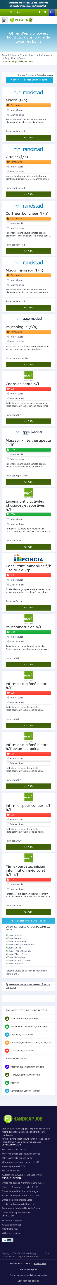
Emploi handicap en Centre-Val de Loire (20, 1195)
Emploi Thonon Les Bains (19, 951)
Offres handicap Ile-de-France (16, 1212)
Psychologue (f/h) (21, 327)
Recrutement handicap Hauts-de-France (21, 1208)
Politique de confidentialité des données (28, 1275)
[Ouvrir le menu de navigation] (5, 20)
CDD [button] (12, 449)
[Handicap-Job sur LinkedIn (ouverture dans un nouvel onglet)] (18, 12)
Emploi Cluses (14, 948)
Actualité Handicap (12, 1225)
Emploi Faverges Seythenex (20, 944)
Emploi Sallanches (16, 957)
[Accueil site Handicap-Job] (32, 19)
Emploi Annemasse (16, 941)
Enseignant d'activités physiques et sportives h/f (25, 505)
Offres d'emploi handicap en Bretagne (20, 1191)
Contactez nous (11, 1229)
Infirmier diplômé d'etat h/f (27, 686)
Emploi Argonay (15, 963)
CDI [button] (12, 389)
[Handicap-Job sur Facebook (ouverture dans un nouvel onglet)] (5, 12)
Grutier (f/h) (17, 157)
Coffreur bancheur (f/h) (27, 213)
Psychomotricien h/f (23, 627)
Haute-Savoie (16, 110)
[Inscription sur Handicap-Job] (40, 12)
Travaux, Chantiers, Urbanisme (25, 1075)
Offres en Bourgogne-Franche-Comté (20, 1187)
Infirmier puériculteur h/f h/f (28, 808)
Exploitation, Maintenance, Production (28, 1026)
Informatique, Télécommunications (27, 1067)
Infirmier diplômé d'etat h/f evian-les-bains (27, 747)
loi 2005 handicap (11, 1170)
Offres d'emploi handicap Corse (17, 1200)
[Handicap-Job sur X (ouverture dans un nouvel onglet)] (11, 12)
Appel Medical (22, 358)
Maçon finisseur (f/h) (24, 270)
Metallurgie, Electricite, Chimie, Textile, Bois (31, 1042)
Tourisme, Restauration (17, 1058)
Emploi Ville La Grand (17, 954)
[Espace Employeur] (52, 12)
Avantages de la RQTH (14, 1166)
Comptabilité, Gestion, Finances (25, 1091)
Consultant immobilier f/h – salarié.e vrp (28, 568)
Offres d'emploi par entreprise (17, 1158)
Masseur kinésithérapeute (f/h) (28, 442)
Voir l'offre (29, 138)
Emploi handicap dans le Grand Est (18, 1204)
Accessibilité (40, 1263)
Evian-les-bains (17, 398)
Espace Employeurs (12, 1220)
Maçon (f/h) (16, 100)
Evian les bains (17, 115)
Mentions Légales (28, 1269)
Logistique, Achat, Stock (21, 1034)
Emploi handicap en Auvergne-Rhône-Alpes (23, 1183)
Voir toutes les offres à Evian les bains (29, 80)
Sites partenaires (11, 1233)
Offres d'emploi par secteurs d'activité (21, 1154)
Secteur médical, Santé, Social (25, 1018)
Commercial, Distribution (22, 1050)
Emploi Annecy (14, 935)
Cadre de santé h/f (22, 384)
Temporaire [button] (16, 105)
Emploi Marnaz (14, 938)
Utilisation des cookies (28, 1281)
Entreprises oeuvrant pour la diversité (21, 1162)
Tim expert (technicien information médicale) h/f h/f (25, 870)
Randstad (20, 131)
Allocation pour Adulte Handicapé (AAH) (22, 1175)
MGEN (18, 415)
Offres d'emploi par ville (14, 1149)
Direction (14, 1083)
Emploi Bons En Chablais (19, 960)
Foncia (19, 601)
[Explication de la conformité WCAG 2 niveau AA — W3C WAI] (8, 1240)
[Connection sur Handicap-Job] (44, 12)
